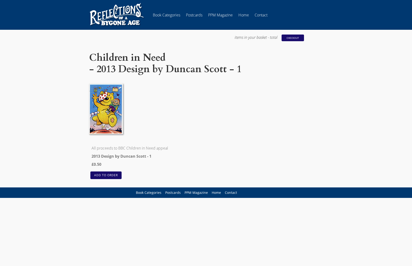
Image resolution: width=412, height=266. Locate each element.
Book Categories (166, 15)
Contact (261, 15)
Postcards (194, 15)
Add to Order (106, 175)
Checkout (293, 38)
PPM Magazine (220, 15)
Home (243, 15)
